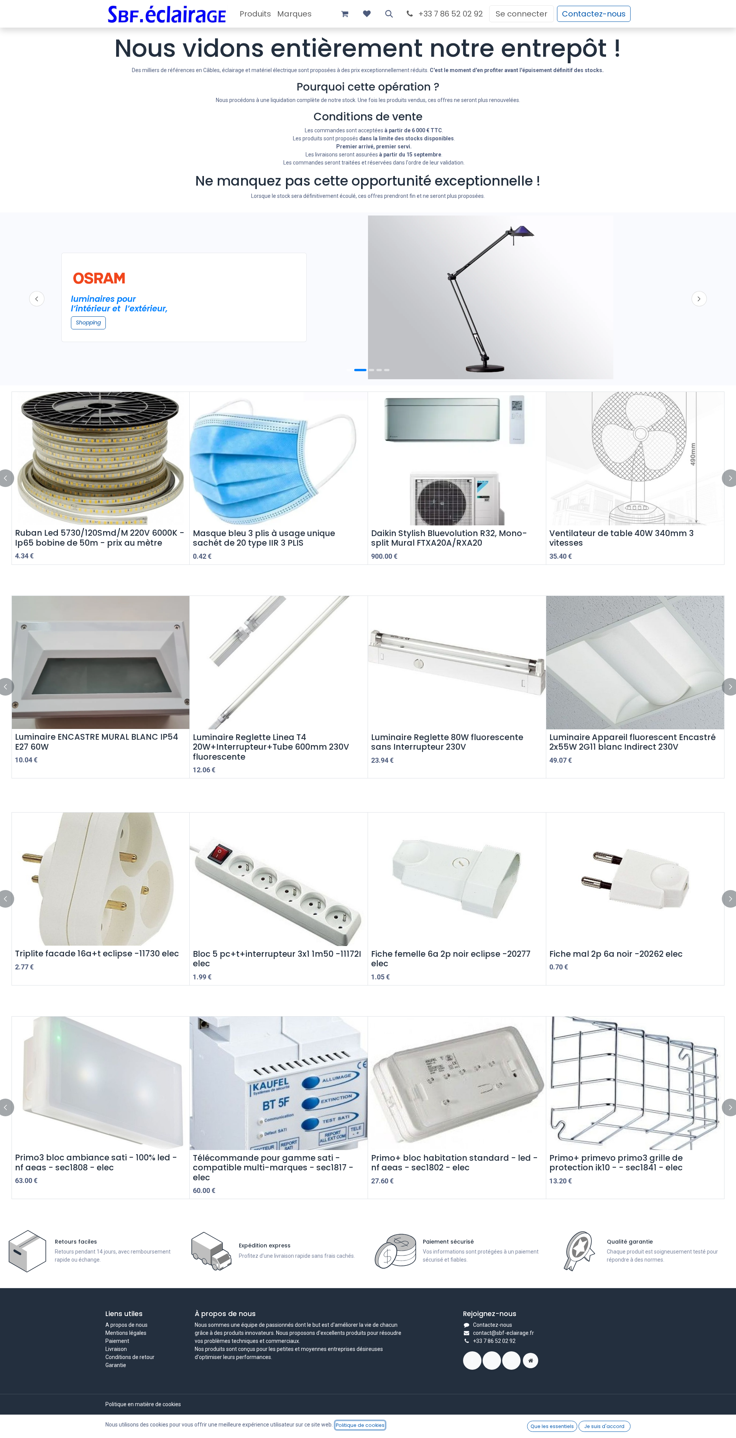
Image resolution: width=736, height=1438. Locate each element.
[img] (699, 298)
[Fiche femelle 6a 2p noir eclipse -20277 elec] (457, 879)
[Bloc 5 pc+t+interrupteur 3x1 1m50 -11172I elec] (279, 879)
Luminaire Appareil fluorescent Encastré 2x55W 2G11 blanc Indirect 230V (632, 742)
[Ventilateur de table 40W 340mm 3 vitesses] (635, 458)
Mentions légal (123, 1333)
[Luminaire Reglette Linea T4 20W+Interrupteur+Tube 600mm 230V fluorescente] (279, 662)
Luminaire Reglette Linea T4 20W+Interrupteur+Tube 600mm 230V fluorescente (271, 747)
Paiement (117, 1341)
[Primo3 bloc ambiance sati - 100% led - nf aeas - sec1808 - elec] (100, 1083)
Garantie (115, 1365)
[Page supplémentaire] (530, 1360)
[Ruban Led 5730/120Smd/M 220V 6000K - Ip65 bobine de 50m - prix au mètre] (100, 458)
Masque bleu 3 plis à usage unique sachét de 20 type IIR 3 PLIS (264, 538)
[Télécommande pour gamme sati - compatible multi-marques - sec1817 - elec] (279, 1083)
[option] (368, 478)
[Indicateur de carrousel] (360, 370)
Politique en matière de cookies (143, 1404)
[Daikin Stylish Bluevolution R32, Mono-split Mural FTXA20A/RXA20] (457, 458)
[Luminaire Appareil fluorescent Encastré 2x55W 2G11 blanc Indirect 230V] (635, 662)
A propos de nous (126, 1325)
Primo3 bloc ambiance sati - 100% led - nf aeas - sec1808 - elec (96, 1162)
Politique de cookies (360, 1425)
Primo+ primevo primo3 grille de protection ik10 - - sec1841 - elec (616, 1162)
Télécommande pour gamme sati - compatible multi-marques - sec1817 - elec (273, 1167)
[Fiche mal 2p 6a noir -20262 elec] (635, 879)
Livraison (116, 1349)
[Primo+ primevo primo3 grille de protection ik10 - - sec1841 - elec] (635, 1083)
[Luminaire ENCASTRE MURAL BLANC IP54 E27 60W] (100, 662)
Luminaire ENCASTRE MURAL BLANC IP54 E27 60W (96, 741)
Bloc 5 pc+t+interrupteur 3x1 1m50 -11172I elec (277, 958)
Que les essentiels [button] (552, 1426)
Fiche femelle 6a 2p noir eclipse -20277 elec (451, 958)
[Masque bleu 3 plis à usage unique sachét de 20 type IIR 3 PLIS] (279, 458)
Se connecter (521, 13)
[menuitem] (255, 14)
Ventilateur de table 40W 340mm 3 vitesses (621, 538)
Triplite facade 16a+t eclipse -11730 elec (97, 953)
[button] (389, 13)
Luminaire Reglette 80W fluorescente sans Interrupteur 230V (447, 742)
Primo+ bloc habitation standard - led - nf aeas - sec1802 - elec (454, 1162)
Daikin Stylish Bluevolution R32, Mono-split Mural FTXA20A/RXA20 (449, 538)
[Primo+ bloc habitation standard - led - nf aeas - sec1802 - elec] (457, 1083)
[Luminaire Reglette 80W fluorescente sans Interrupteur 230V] (457, 662)
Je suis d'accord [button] (604, 1426)
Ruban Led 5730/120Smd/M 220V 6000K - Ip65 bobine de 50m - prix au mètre (99, 537)
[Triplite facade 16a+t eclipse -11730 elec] (100, 879)
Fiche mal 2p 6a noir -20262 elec (616, 953)
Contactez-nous (594, 13)
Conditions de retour (129, 1357)
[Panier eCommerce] (344, 13)
